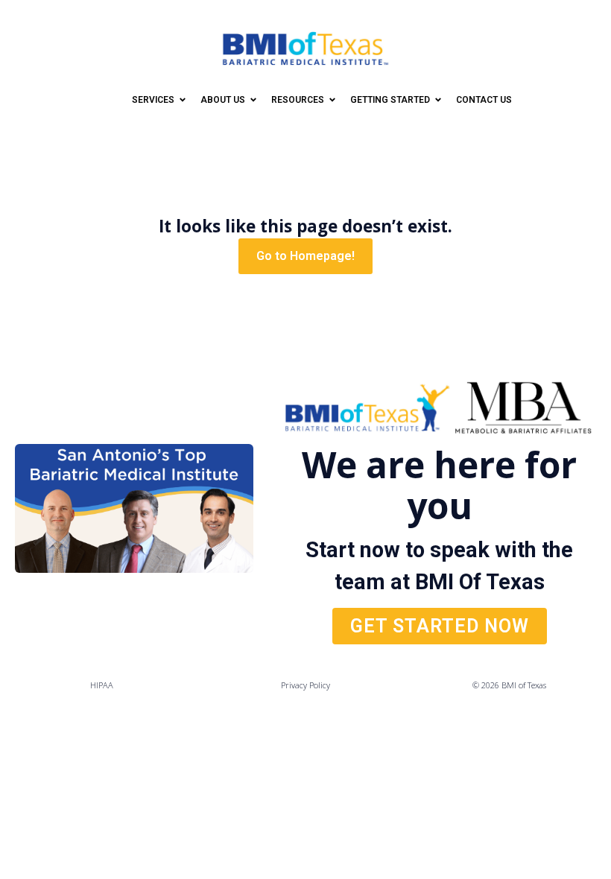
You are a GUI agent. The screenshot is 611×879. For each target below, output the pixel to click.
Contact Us (484, 100)
